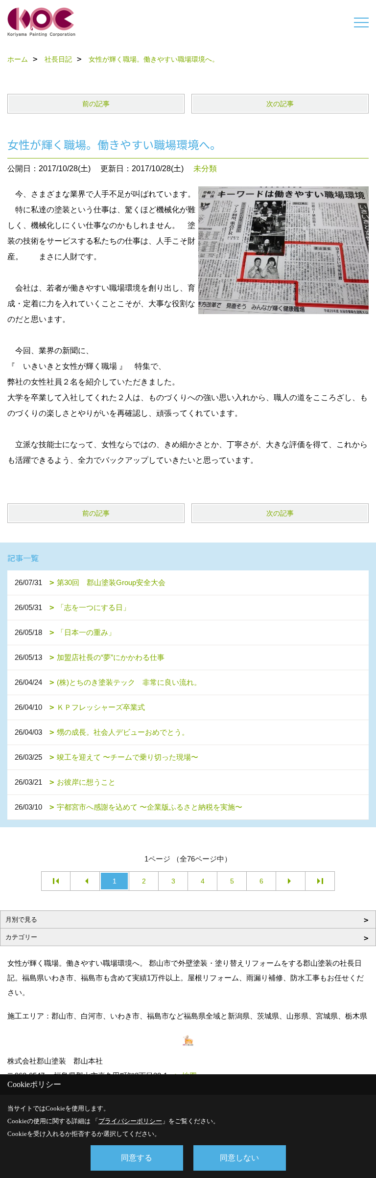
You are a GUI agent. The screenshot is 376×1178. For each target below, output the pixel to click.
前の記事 (96, 104)
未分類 (205, 168)
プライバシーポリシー (130, 1121)
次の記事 (280, 104)
